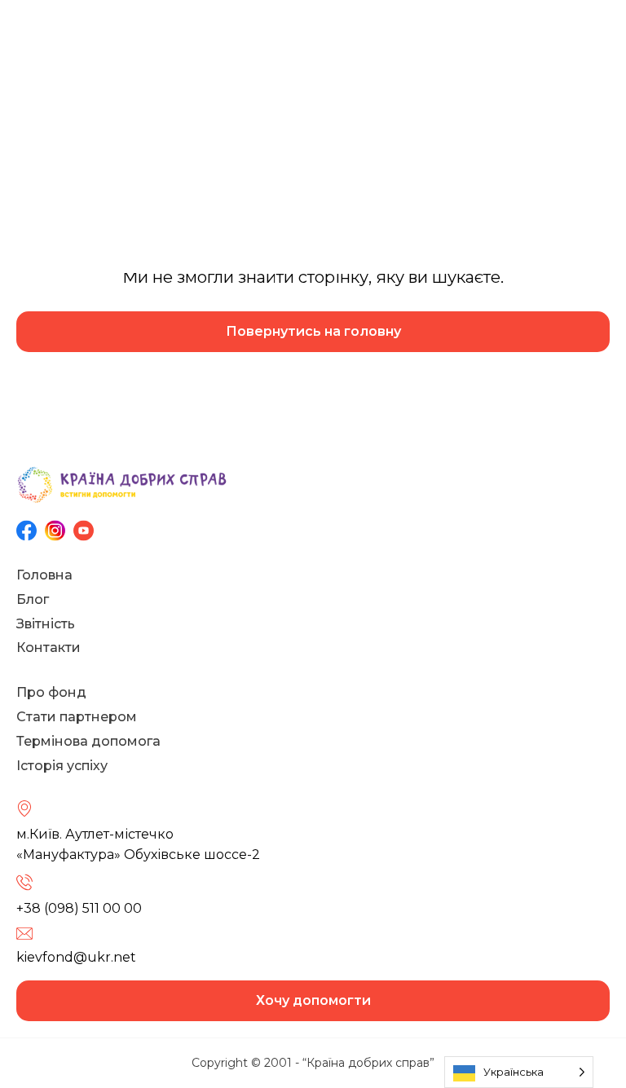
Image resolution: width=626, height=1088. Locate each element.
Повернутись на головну (313, 331)
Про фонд (51, 692)
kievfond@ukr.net (76, 957)
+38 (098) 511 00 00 (79, 908)
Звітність (45, 624)
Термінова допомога (88, 741)
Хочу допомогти (313, 1000)
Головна (44, 575)
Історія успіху (62, 765)
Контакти (48, 647)
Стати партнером (76, 717)
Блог (32, 599)
